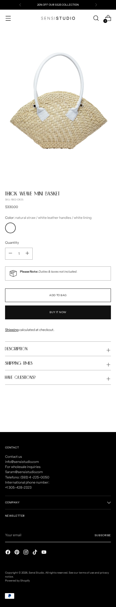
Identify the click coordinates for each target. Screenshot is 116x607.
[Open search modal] (96, 18)
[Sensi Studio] (58, 18)
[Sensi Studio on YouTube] (44, 552)
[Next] (96, 5)
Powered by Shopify (17, 580)
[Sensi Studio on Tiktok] (35, 552)
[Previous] (20, 5)
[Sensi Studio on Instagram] (26, 552)
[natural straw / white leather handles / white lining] (10, 228)
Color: (48, 217)
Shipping (12, 330)
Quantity (12, 242)
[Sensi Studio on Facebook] (8, 552)
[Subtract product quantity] (27, 253)
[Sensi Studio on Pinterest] (17, 552)
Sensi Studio (36, 572)
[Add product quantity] (10, 253)
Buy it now (58, 312)
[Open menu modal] (8, 18)
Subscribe (103, 535)
